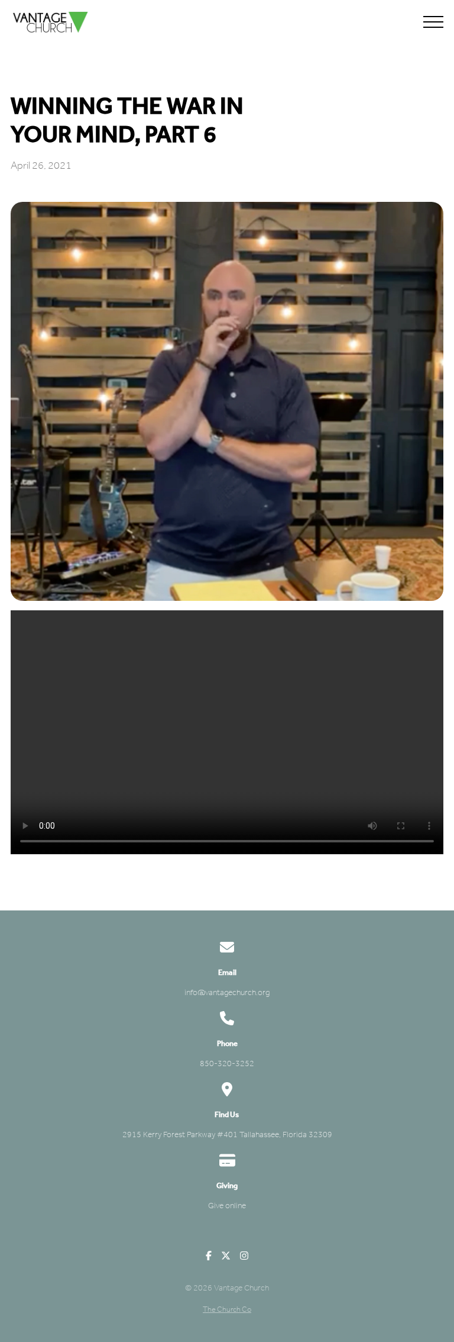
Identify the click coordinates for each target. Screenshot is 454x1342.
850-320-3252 (227, 1063)
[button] (433, 22)
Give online (227, 1206)
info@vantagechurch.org (227, 992)
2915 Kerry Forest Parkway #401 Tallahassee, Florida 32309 (227, 1134)
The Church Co (227, 1309)
